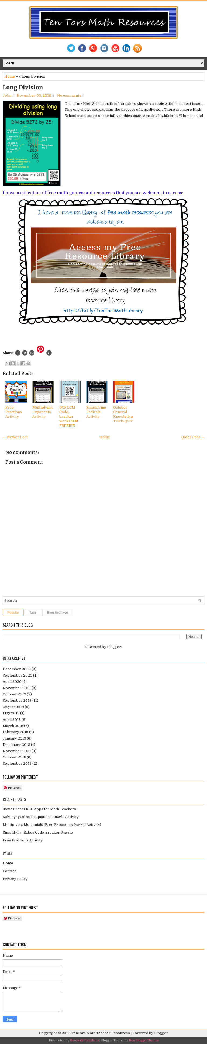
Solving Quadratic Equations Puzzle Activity (41, 817)
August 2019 (13, 707)
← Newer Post (15, 437)
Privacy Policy (15, 879)
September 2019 (17, 700)
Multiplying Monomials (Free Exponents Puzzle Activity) (52, 825)
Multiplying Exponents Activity (42, 412)
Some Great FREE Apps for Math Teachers (39, 809)
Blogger (114, 647)
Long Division (23, 88)
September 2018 (17, 763)
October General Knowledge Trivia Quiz (123, 414)
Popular (13, 612)
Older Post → (192, 437)
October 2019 (14, 694)
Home (9, 76)
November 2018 (17, 751)
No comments (69, 95)
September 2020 (17, 675)
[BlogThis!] (13, 363)
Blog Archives (58, 612)
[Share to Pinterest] (28, 363)
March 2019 (13, 726)
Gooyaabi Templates (84, 1040)
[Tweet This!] (24, 353)
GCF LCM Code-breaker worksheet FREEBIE (68, 416)
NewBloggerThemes (143, 1040)
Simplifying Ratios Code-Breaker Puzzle (38, 832)
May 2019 (11, 713)
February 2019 (15, 732)
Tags (33, 612)
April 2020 (12, 682)
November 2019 (17, 688)
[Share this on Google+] (31, 353)
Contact (9, 871)
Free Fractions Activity (13, 412)
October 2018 (14, 757)
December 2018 (16, 745)
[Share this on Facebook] (17, 353)
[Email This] (8, 363)
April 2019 (12, 720)
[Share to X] (18, 363)
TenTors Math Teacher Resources (100, 1033)
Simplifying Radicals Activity (96, 412)
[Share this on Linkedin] (49, 353)
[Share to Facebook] (23, 363)
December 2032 (17, 669)
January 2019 (14, 738)
